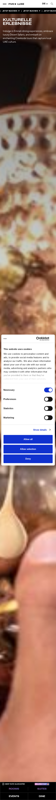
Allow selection (28, 449)
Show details (40, 430)
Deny (28, 458)
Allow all (28, 439)
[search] (52, 4)
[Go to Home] (16, 4)
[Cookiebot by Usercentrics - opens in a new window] (40, 339)
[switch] (48, 399)
